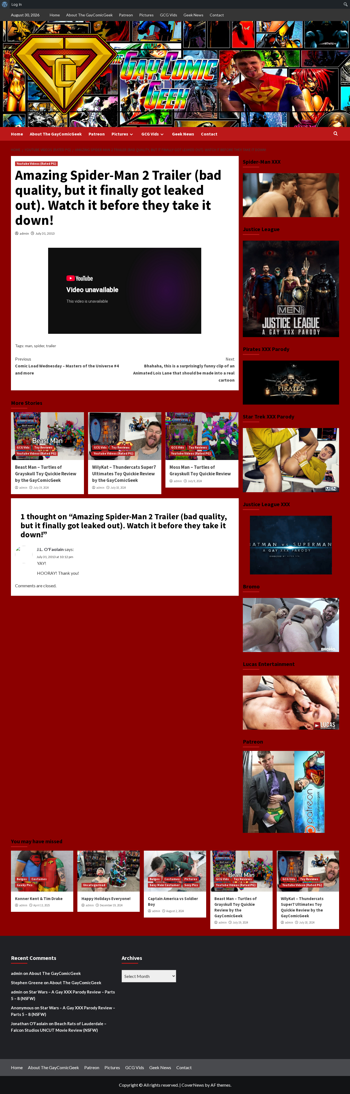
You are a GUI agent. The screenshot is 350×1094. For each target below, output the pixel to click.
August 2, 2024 (175, 911)
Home (55, 15)
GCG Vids (168, 15)
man (28, 345)
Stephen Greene (27, 982)
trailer (51, 345)
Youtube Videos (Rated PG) (36, 164)
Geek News (193, 15)
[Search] (335, 133)
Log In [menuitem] (16, 4)
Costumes (39, 879)
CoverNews (193, 1084)
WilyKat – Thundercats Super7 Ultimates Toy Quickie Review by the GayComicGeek (124, 473)
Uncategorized (94, 885)
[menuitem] (5, 4)
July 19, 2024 (41, 488)
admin (24, 233)
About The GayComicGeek (89, 15)
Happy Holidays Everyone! (105, 898)
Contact (217, 15)
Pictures (146, 15)
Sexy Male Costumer (165, 885)
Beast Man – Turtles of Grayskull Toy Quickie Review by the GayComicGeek (45, 473)
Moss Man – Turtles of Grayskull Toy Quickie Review (200, 470)
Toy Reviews (43, 447)
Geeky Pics (25, 885)
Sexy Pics (191, 885)
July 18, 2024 (118, 488)
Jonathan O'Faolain (29, 1023)
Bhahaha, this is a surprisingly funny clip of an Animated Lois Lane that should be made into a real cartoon (183, 369)
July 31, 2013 (45, 233)
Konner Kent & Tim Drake (39, 898)
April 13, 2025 (41, 905)
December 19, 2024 (111, 905)
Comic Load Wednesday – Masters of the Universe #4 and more (67, 366)
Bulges (22, 879)
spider (39, 345)
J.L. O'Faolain (50, 549)
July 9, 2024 (195, 481)
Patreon (126, 15)
